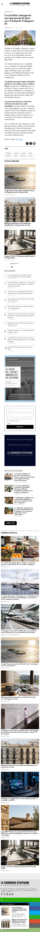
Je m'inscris (20, 492)
